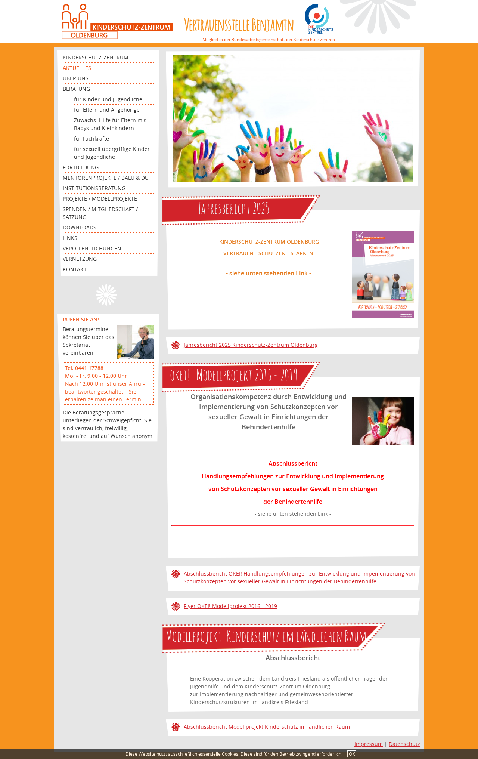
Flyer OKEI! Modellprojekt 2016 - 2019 (230, 606)
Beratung (76, 88)
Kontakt (75, 269)
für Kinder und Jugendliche (108, 99)
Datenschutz (404, 743)
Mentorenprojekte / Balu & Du (106, 177)
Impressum (368, 743)
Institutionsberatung (94, 188)
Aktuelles (77, 67)
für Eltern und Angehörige (107, 109)
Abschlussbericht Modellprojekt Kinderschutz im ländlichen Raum (267, 726)
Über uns (76, 78)
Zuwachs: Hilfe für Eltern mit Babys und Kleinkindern (110, 124)
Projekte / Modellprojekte (100, 198)
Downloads (79, 227)
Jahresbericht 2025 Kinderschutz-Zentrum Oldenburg (251, 344)
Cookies (230, 754)
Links (70, 237)
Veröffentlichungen (92, 248)
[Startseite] (117, 21)
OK (352, 754)
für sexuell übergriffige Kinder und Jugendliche (112, 152)
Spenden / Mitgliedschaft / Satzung (100, 213)
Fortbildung (81, 167)
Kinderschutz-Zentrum (95, 57)
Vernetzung (80, 258)
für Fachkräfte (91, 138)
